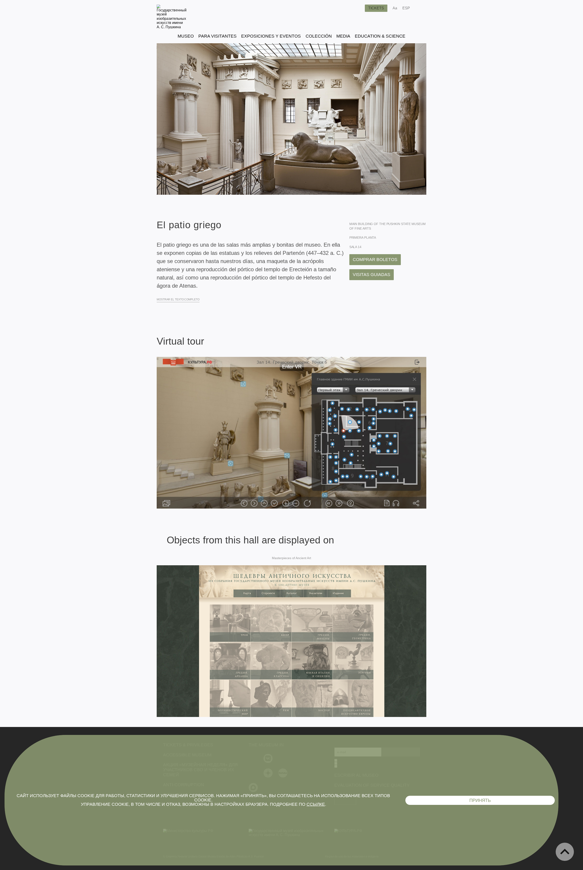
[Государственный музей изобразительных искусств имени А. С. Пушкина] (172, 27)
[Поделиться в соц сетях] (420, 8)
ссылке (316, 804)
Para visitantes (217, 36)
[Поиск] (358, 8)
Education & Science (380, 36)
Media (343, 36)
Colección (319, 36)
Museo (186, 36)
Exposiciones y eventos (271, 36)
